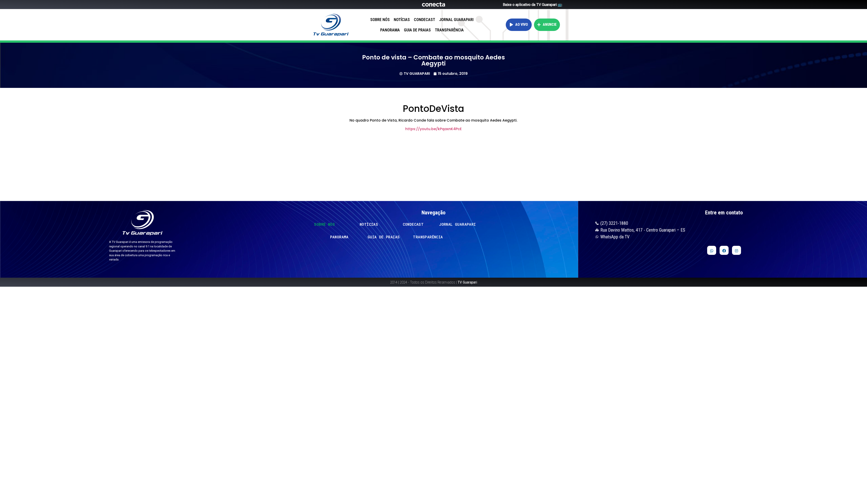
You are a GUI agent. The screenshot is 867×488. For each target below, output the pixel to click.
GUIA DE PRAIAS (417, 30)
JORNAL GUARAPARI (456, 19)
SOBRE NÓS (380, 19)
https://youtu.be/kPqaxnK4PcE (433, 128)
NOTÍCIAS (402, 19)
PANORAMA (390, 30)
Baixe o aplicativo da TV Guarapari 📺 (532, 4)
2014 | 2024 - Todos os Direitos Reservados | (433, 282)
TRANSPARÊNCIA (449, 30)
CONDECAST (424, 19)
